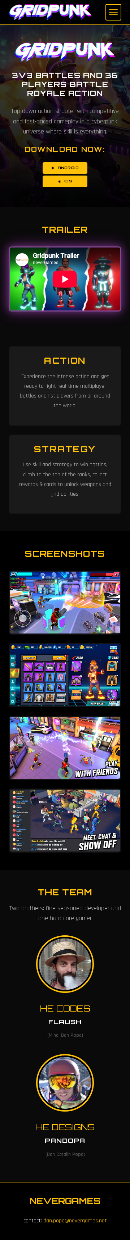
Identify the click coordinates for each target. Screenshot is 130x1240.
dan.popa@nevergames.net (75, 1221)
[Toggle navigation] (113, 12)
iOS (68, 181)
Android (68, 167)
